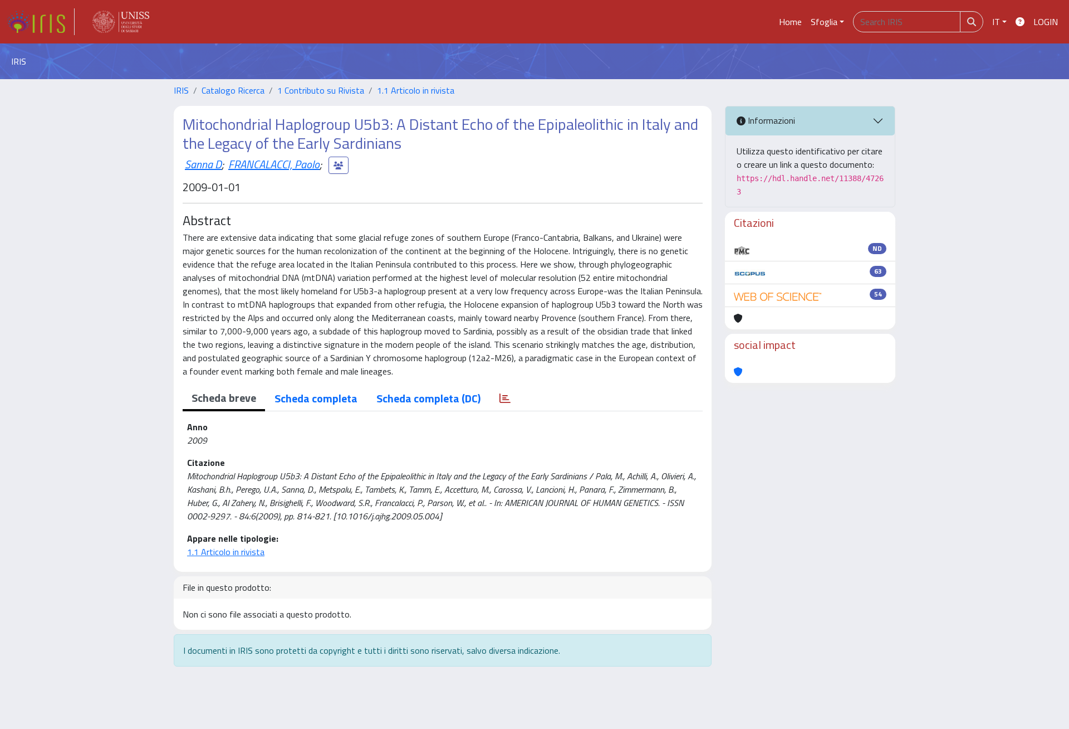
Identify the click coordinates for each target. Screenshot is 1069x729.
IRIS (181, 90)
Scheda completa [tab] (315, 398)
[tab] (505, 398)
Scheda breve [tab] (224, 397)
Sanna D (203, 164)
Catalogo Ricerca (233, 90)
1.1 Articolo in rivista (415, 90)
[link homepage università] (121, 21)
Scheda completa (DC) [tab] (428, 398)
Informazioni (770, 120)
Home (790, 21)
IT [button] (996, 21)
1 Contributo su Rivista (320, 90)
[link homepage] (41, 21)
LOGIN (1045, 21)
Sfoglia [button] (824, 21)
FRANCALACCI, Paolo (274, 164)
